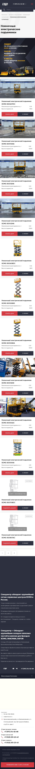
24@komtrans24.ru (8, 716)
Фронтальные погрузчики (9, 676)
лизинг (25, 114)
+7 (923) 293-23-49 (11, 737)
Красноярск (26, 4)
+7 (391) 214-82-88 (18, 4)
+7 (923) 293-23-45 (11, 743)
